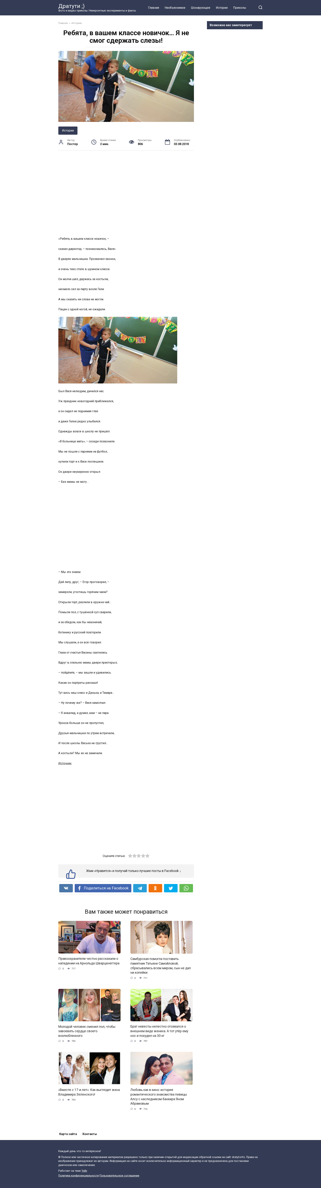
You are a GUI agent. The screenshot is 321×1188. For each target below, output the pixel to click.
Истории (222, 7)
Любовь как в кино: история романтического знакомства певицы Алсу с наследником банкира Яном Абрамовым (158, 1096)
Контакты (89, 1134)
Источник (65, 763)
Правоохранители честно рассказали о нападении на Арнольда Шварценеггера (88, 961)
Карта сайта (68, 1134)
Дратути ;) (71, 6)
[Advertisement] (126, 193)
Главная (153, 7)
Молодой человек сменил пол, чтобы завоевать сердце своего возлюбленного (86, 1031)
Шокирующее (200, 7)
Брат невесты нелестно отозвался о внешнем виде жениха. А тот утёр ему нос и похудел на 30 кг (159, 1031)
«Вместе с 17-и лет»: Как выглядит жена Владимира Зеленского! (89, 1092)
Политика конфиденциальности (78, 1175)
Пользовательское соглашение (119, 1175)
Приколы (239, 7)
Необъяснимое (175, 7)
